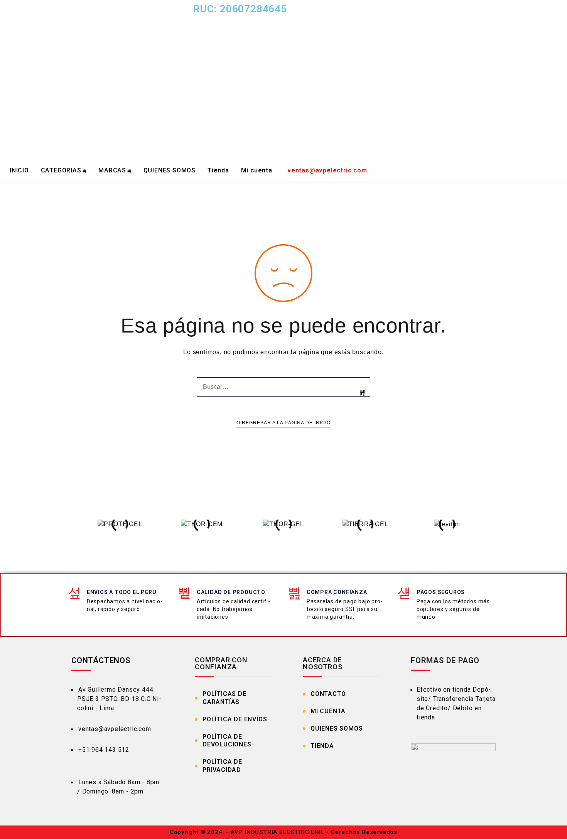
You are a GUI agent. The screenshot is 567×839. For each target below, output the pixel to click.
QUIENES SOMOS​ (169, 170)
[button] (71, 529)
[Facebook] (391, 13)
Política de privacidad (222, 765)
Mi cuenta (256, 170)
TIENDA (322, 746)
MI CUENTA (328, 711)
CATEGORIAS (61, 170)
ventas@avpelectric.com (327, 170)
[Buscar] (362, 392)
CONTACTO (328, 693)
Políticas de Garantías (224, 698)
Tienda (218, 170)
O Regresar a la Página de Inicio (283, 422)
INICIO (19, 170)
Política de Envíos (234, 719)
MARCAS (112, 170)
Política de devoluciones (226, 740)
